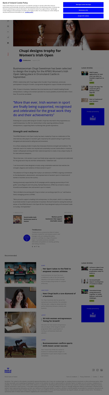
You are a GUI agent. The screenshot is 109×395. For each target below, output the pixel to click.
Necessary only (83, 10)
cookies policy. (29, 12)
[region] (54, 10)
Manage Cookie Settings (83, 4)
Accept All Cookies (83, 16)
